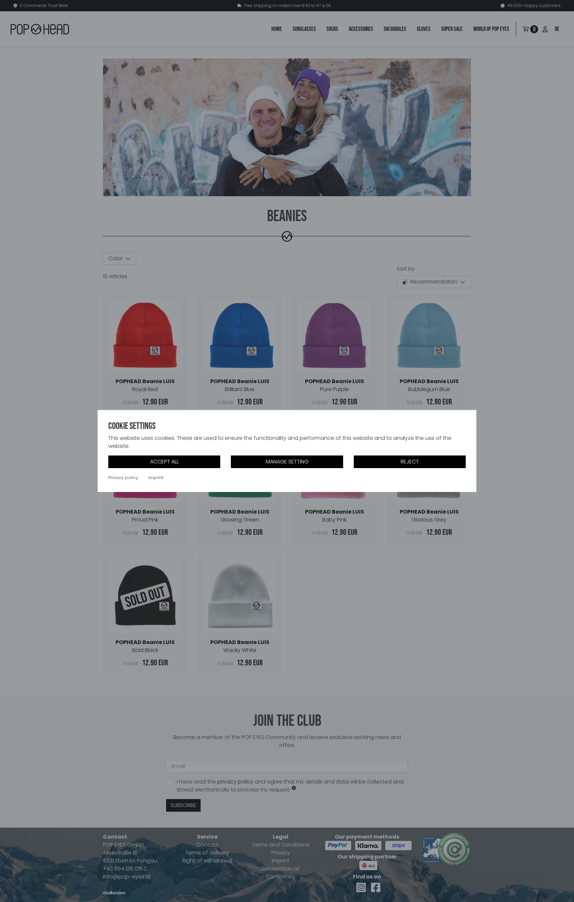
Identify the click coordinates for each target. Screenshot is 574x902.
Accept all (164, 461)
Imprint (155, 477)
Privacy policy (123, 477)
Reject (410, 461)
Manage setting (287, 461)
